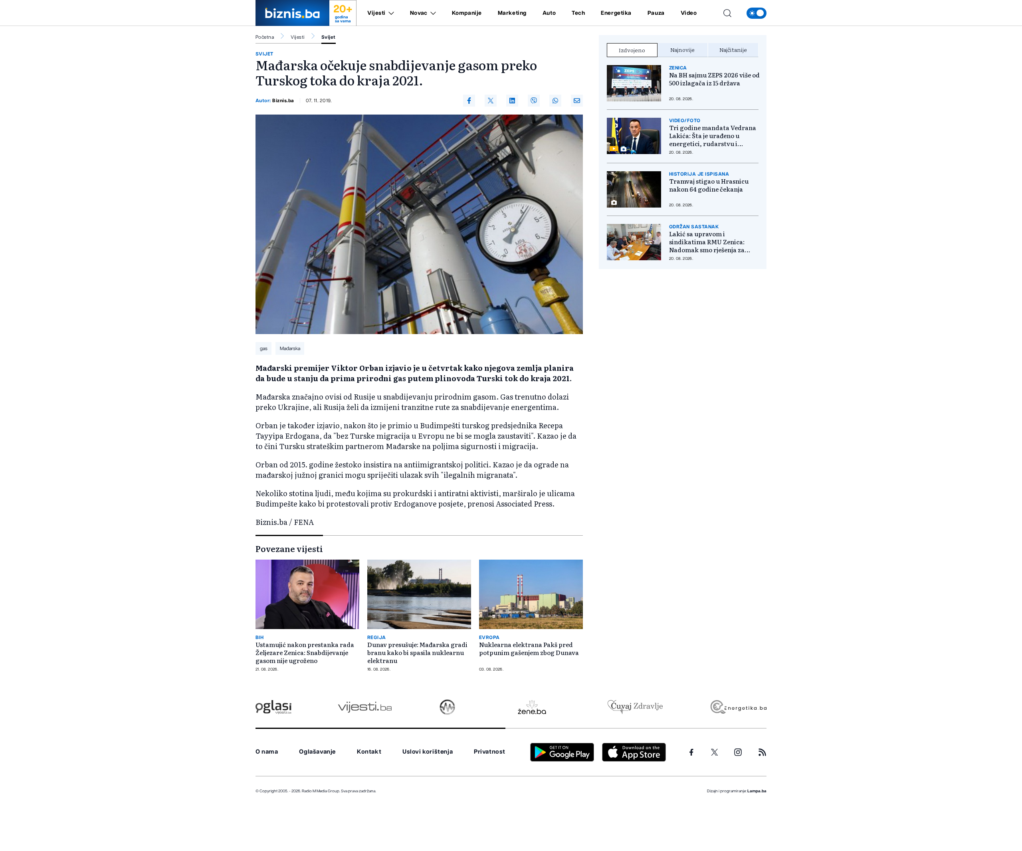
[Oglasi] (273, 707)
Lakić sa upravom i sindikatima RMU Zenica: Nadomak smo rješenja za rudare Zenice (707, 242)
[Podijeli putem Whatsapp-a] (555, 101)
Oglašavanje (317, 752)
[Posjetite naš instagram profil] (738, 752)
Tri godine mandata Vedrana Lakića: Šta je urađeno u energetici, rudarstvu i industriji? (712, 136)
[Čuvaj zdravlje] (635, 707)
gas (263, 348)
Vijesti (376, 13)
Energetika (616, 13)
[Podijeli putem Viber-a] (534, 101)
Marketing (512, 13)
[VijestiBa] (365, 707)
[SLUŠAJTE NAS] (447, 707)
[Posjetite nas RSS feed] (762, 752)
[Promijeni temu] (756, 13)
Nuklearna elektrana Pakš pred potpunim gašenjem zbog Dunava (529, 649)
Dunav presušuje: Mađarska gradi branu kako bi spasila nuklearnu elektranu (417, 653)
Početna (265, 37)
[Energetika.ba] (737, 707)
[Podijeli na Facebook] (469, 101)
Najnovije (682, 49)
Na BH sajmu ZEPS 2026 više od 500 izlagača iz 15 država (714, 79)
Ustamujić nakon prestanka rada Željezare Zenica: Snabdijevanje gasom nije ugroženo (305, 653)
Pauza (656, 13)
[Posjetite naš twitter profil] (714, 752)
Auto (549, 13)
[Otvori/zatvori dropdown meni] (390, 13)
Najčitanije (733, 49)
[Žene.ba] (532, 707)
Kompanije (467, 13)
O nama (267, 752)
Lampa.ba (756, 791)
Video (689, 13)
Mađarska (290, 348)
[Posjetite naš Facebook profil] (691, 752)
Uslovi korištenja (427, 752)
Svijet (328, 37)
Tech (578, 13)
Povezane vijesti (289, 548)
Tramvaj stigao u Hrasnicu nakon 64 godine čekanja (709, 185)
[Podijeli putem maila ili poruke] (577, 101)
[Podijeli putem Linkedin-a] (512, 101)
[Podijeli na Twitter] (491, 101)
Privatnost (489, 752)
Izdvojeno (632, 50)
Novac (419, 13)
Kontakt (369, 752)
